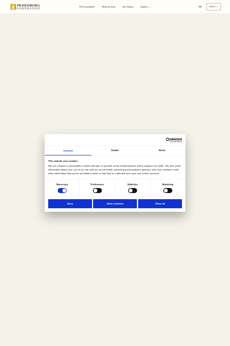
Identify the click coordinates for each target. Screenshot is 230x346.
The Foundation (87, 6)
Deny (70, 203)
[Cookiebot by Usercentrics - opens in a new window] (168, 140)
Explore (145, 6)
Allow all (160, 203)
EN (200, 7)
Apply (213, 7)
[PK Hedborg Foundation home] (26, 7)
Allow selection (115, 203)
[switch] (97, 190)
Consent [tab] (68, 150)
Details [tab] (115, 150)
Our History (127, 6)
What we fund (108, 6)
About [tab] (161, 150)
